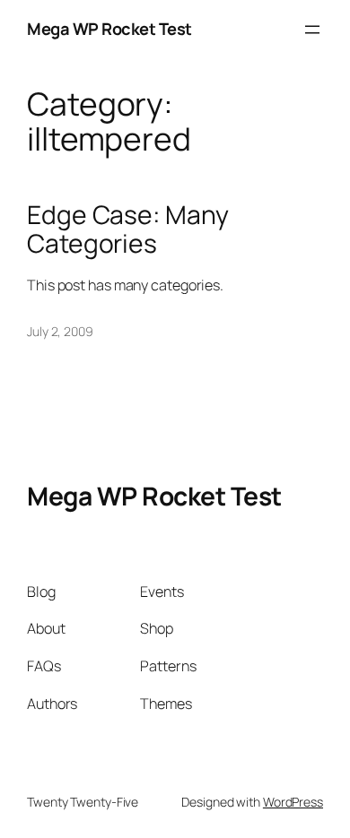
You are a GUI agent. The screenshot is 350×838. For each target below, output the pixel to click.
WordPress (293, 801)
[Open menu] (312, 29)
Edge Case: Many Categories (128, 229)
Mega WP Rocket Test (109, 28)
